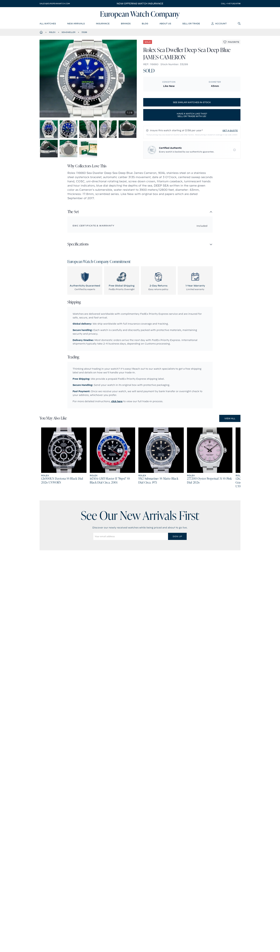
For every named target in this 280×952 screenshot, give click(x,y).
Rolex (52, 32)
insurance (103, 23)
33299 (84, 32)
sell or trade (191, 23)
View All (229, 418)
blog (145, 23)
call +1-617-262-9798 (230, 4)
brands (126, 23)
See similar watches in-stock (192, 102)
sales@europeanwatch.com (55, 4)
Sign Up (177, 536)
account (221, 23)
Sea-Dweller (68, 32)
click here (116, 401)
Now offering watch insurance (140, 3)
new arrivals (76, 23)
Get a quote (230, 130)
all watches (48, 23)
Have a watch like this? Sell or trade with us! (192, 114)
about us (165, 23)
